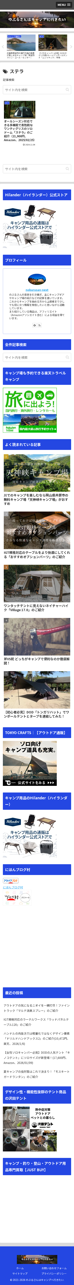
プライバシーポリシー (54, 1273)
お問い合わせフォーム (54, 1268)
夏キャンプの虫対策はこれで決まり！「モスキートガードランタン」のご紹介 (37, 1074)
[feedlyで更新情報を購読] (34, 325)
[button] (67, 90)
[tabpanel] (21, 46)
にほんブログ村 (13, 887)
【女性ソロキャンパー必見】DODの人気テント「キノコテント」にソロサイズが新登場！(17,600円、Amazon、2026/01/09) (37, 1057)
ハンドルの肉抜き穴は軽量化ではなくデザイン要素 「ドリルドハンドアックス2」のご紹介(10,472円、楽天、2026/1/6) (37, 1038)
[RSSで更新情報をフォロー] (39, 325)
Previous (2, 47)
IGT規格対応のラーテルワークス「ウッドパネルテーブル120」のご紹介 (36, 1022)
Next (71, 47)
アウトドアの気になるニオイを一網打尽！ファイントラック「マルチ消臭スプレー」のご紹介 (37, 1008)
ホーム (20, 1268)
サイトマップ (19, 1273)
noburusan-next (37, 290)
